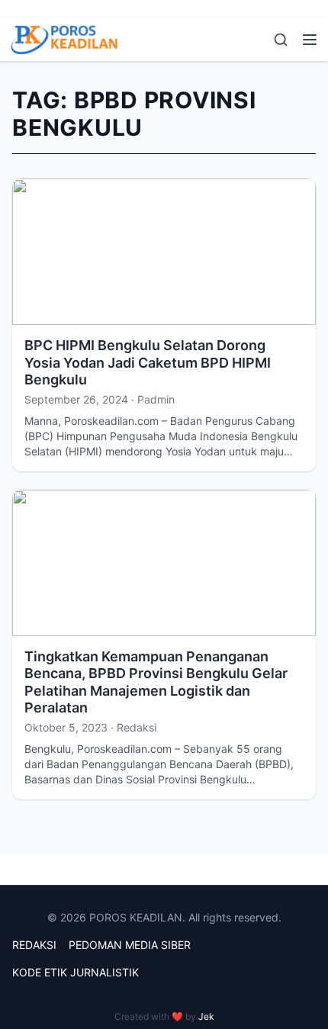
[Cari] (280, 39)
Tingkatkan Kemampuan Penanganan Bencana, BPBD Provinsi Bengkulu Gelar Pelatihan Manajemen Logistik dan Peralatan (156, 682)
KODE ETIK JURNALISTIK (75, 972)
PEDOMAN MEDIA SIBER (130, 944)
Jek (206, 1016)
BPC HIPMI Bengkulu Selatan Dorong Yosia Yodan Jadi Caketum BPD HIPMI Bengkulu (147, 362)
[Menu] (310, 40)
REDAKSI (34, 944)
